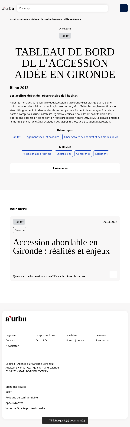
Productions (24, 19)
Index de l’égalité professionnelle (25, 408)
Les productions (45, 335)
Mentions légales (16, 386)
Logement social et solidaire (42, 137)
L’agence (11, 335)
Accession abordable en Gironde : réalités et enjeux (61, 246)
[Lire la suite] (113, 274)
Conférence (83, 153)
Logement (101, 153)
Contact (10, 340)
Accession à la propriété (37, 153)
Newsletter (12, 346)
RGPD (9, 392)
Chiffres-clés (63, 153)
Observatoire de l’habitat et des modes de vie (91, 137)
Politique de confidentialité (22, 397)
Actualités (41, 340)
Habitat (65, 36)
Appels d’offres (14, 403)
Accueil (13, 19)
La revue (101, 335)
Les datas (71, 335)
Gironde (20, 230)
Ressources (103, 340)
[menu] (124, 8)
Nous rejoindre (75, 340)
